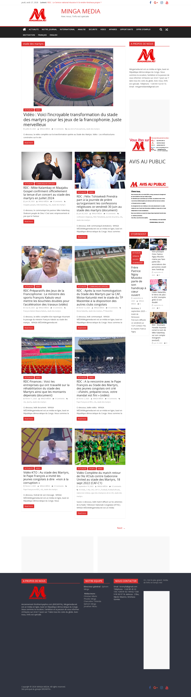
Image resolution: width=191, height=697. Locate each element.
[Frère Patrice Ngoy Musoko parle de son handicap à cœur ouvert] (139, 240)
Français (42, 35)
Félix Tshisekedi (99, 217)
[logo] (40, 586)
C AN (88, 490)
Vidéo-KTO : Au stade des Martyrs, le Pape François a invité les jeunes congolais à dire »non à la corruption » (46, 477)
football (104, 490)
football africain (114, 490)
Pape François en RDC (85, 402)
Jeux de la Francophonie (76, 129)
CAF (92, 490)
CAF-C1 (97, 490)
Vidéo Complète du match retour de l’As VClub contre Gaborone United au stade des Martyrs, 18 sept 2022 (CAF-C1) (99, 478)
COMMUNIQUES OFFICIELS (45, 184)
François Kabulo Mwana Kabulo (34, 311)
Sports (29, 402)
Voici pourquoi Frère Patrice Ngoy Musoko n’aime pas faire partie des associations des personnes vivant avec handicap (159, 260)
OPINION (136, 256)
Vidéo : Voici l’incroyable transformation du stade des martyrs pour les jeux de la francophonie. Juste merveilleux (72, 119)
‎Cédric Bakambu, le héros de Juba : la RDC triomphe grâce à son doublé (159, 297)
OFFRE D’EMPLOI (143, 29)
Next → (121, 527)
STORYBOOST (138, 263)
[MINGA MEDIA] (24, 29)
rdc (49, 205)
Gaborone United (83, 493)
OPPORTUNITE (126, 29)
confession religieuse (84, 217)
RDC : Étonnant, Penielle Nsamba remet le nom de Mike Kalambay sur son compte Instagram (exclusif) (159, 333)
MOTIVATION (29, 35)
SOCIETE (136, 259)
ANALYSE (82, 29)
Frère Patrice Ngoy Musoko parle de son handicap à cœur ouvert (138, 281)
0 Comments (59, 129)
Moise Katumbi (82, 311)
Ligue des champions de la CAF (102, 493)
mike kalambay (41, 205)
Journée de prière (112, 217)
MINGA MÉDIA (45, 129)
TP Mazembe (108, 311)
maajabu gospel (29, 205)
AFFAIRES (113, 29)
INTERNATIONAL (67, 29)
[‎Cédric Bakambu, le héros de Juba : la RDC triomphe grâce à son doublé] (158, 280)
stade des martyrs (93, 129)
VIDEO (103, 29)
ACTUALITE (34, 29)
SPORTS (92, 469)
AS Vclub (82, 490)
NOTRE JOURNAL (49, 29)
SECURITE (93, 29)
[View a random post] (167, 29)
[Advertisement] (149, 116)
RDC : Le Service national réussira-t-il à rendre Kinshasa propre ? (74, 2)
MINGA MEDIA (80, 11)
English (53, 35)
